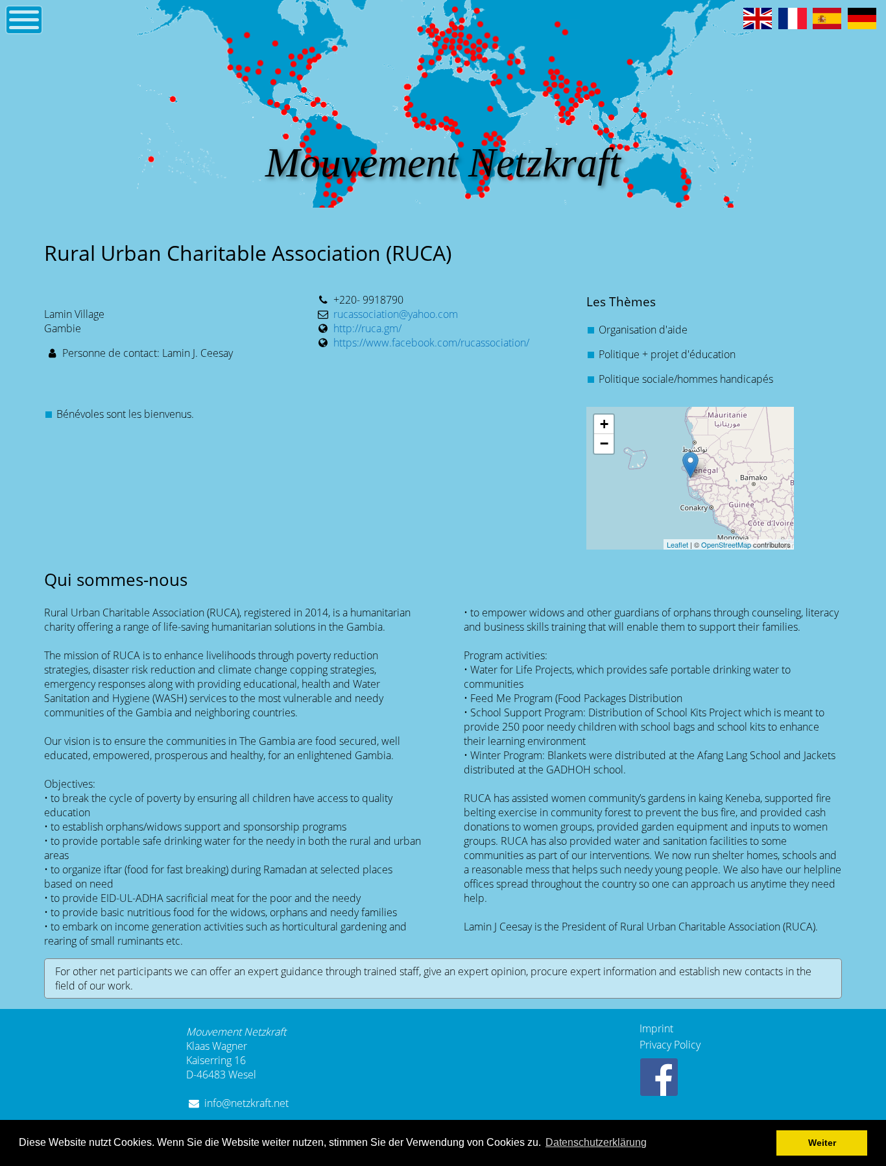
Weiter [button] (822, 1142)
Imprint (656, 1028)
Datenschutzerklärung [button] (596, 1142)
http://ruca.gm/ (367, 328)
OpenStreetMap (726, 544)
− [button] (604, 443)
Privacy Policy (670, 1045)
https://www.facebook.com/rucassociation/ (431, 342)
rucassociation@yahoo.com (395, 314)
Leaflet (677, 544)
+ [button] (604, 424)
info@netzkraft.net (246, 1103)
